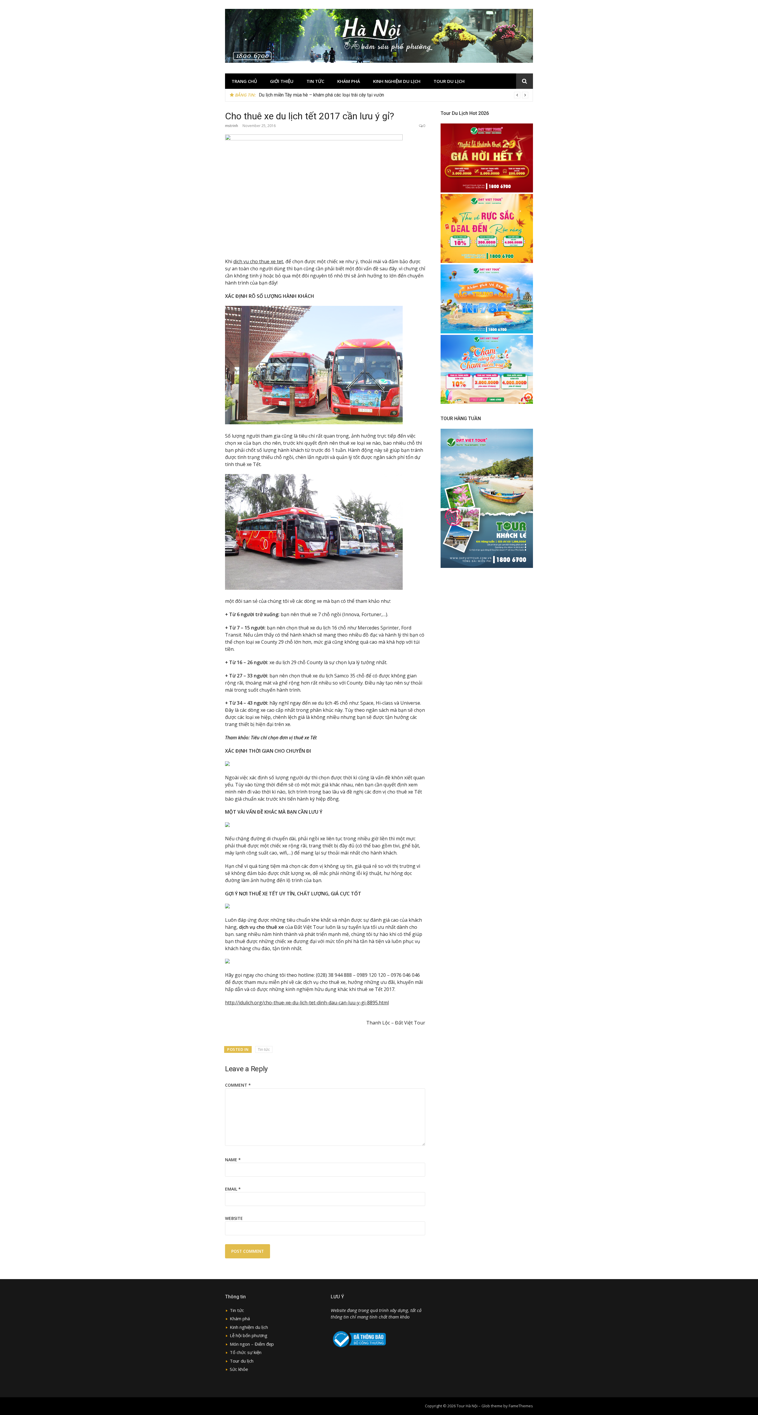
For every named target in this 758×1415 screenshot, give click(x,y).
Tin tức (315, 81)
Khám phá (348, 81)
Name (233, 1159)
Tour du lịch (449, 81)
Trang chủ (244, 81)
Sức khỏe (239, 1369)
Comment (238, 1085)
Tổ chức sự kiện (245, 1352)
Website (234, 1218)
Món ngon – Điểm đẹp (252, 1344)
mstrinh (231, 125)
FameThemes (521, 1405)
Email (233, 1189)
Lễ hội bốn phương (248, 1335)
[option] (393, 95)
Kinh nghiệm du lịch (396, 81)
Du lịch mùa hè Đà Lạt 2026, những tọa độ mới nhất (311, 95)
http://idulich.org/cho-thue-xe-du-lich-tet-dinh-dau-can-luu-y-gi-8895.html (307, 1002)
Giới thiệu (281, 81)
